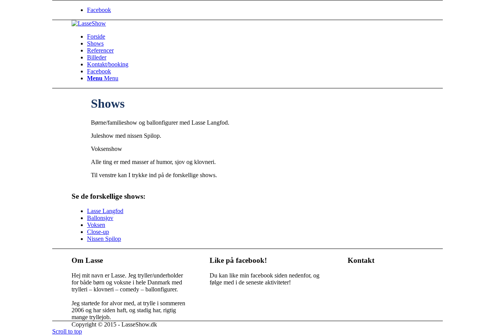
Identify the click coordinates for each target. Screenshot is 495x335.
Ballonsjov (100, 218)
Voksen (96, 225)
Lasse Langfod (105, 211)
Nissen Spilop (104, 238)
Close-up (98, 231)
